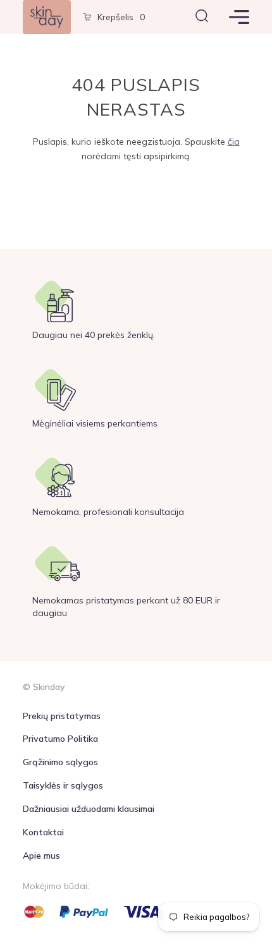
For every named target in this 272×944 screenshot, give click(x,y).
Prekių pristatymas (62, 716)
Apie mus (41, 855)
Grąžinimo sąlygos (60, 762)
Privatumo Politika (60, 738)
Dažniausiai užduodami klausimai (88, 808)
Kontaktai (43, 832)
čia (234, 141)
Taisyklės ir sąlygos (63, 785)
